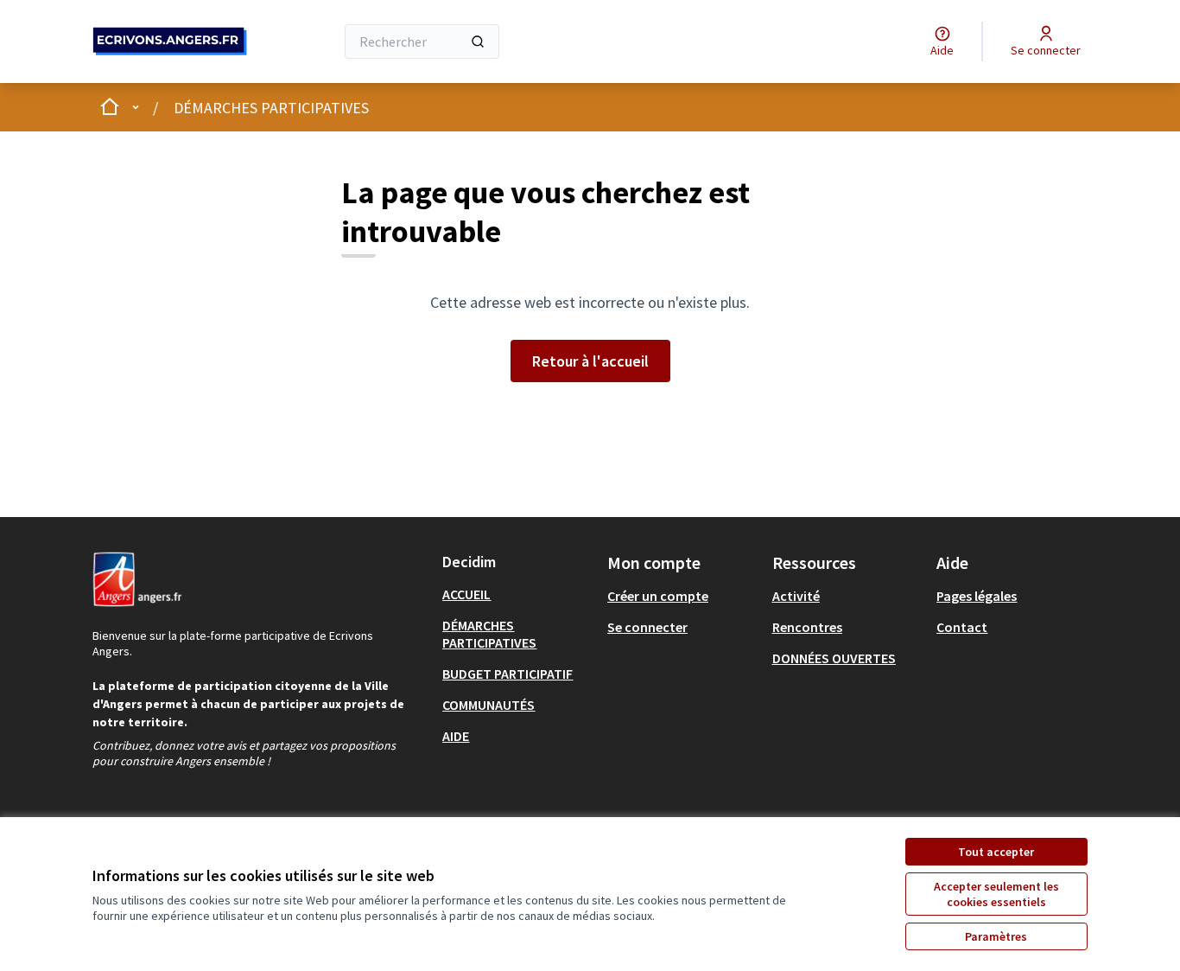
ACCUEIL (466, 594)
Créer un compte (657, 595)
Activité (796, 595)
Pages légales (976, 595)
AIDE (455, 735)
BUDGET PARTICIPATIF (507, 673)
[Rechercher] (478, 41)
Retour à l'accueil (590, 361)
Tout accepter (996, 851)
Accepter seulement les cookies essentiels (996, 894)
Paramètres (996, 936)
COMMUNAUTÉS (488, 704)
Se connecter (647, 627)
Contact (961, 627)
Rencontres (807, 627)
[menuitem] (517, 594)
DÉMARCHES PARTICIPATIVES (271, 108)
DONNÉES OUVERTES (834, 658)
